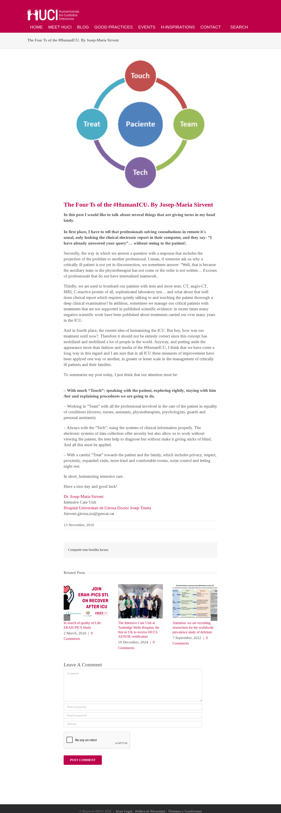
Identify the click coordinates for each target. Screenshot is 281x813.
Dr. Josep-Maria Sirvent (83, 496)
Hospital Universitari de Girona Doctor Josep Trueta (107, 508)
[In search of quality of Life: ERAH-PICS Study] (86, 586)
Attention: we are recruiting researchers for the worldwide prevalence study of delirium (193, 627)
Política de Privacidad (150, 811)
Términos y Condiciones (185, 811)
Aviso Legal (123, 811)
